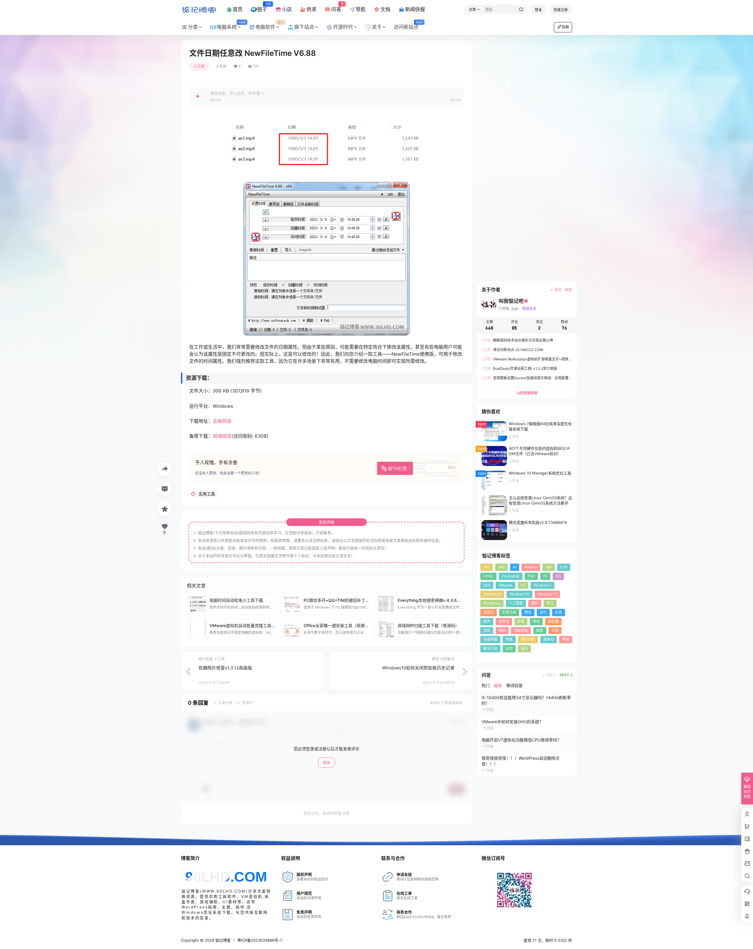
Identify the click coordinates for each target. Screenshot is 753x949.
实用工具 (509, 612)
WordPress (492, 603)
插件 (486, 621)
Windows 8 (492, 594)
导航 (361, 9)
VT (523, 585)
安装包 (488, 612)
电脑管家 (521, 630)
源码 (502, 630)
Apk (548, 567)
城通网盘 (222, 436)
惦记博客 (222, 940)
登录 (538, 10)
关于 (377, 27)
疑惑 (539, 630)
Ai (514, 567)
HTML (488, 576)
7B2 (486, 567)
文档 (385, 9)
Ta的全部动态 (527, 393)
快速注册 (561, 10)
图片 (534, 603)
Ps (545, 576)
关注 (558, 290)
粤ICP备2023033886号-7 (259, 940)
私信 (568, 290)
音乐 (524, 648)
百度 (555, 630)
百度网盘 (490, 639)
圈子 (262, 7)
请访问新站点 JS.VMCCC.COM (512, 349)
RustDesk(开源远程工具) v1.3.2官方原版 (519, 368)
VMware (505, 585)
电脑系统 (231, 25)
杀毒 (520, 621)
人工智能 (516, 603)
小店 (287, 9)
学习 (550, 603)
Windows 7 (543, 585)
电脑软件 (269, 25)
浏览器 (553, 621)
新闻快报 (415, 9)
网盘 (509, 639)
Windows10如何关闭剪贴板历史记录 (418, 668)
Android (530, 567)
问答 (336, 7)
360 (501, 567)
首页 (238, 9)
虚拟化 (548, 639)
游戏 (486, 630)
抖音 (558, 612)
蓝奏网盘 (222, 421)
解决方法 (490, 648)
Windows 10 (519, 594)
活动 (536, 621)
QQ (558, 576)
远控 (509, 648)
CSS (563, 567)
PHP (531, 576)
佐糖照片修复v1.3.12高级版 (225, 668)
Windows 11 (547, 594)
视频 (565, 639)
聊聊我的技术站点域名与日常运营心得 (517, 340)
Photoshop (510, 576)
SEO (486, 585)
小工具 (199, 66)
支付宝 (504, 621)
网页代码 (528, 639)
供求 (311, 9)
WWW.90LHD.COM (224, 891)
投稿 (565, 27)
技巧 (543, 612)
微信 (528, 612)
